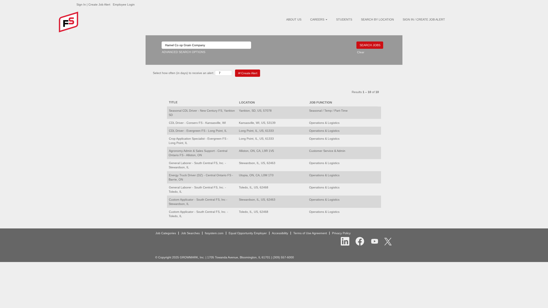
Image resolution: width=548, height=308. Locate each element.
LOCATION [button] (247, 102)
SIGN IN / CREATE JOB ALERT (424, 19)
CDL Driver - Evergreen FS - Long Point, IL (198, 130)
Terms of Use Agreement (310, 233)
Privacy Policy (341, 233)
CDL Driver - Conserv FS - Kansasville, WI (197, 122)
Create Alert (248, 73)
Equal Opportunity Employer (248, 233)
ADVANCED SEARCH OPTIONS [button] (183, 52)
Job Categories (165, 233)
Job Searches (190, 233)
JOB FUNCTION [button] (320, 102)
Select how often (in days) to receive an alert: (183, 73)
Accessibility (280, 233)
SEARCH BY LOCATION (377, 19)
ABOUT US (293, 19)
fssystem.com (214, 233)
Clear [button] (360, 52)
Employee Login (124, 4)
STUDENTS (344, 19)
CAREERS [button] (317, 19)
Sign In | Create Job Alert (93, 4)
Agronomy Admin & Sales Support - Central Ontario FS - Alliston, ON (198, 153)
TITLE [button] (173, 102)
